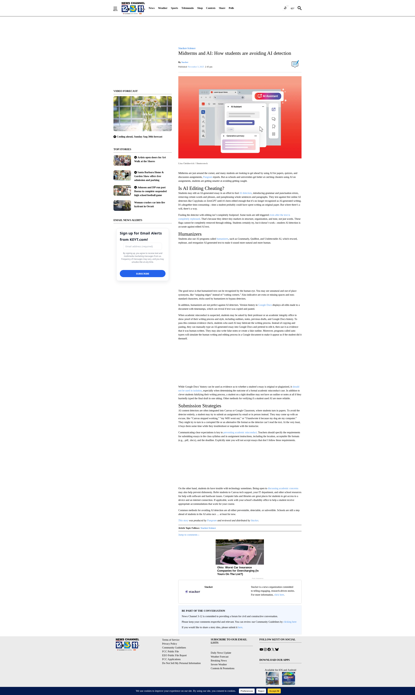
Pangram (207, 177)
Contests (210, 8)
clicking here (289, 621)
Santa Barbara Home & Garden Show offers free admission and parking (149, 176)
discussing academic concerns (282, 488)
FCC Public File (170, 651)
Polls (231, 8)
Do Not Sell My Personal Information (181, 663)
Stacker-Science (208, 528)
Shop (200, 8)
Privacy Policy (169, 643)
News (152, 8)
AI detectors (245, 193)
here (240, 627)
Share (222, 8)
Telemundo (187, 8)
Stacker (184, 62)
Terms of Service (170, 639)
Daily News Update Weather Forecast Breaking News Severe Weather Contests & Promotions (222, 660)
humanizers (222, 238)
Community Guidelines (174, 647)
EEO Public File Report (174, 655)
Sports (174, 8)
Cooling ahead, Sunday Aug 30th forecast (139, 136)
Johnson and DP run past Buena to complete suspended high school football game (150, 191)
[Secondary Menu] (117, 8)
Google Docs (265, 305)
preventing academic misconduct (240, 432)
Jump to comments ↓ (188, 534)
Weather (162, 8)
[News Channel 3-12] (133, 8)
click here (279, 594)
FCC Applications (171, 659)
